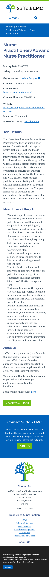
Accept (7, 567)
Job (15, 26)
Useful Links (24, 532)
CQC (24, 520)
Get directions (31, 121)
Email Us (24, 446)
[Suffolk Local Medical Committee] (24, 14)
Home (8, 26)
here (33, 391)
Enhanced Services (24, 523)
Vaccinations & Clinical (25, 535)
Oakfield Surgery (29, 78)
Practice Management (24, 529)
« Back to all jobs (17, 403)
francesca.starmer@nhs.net (17, 92)
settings (30, 562)
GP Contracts (24, 526)
